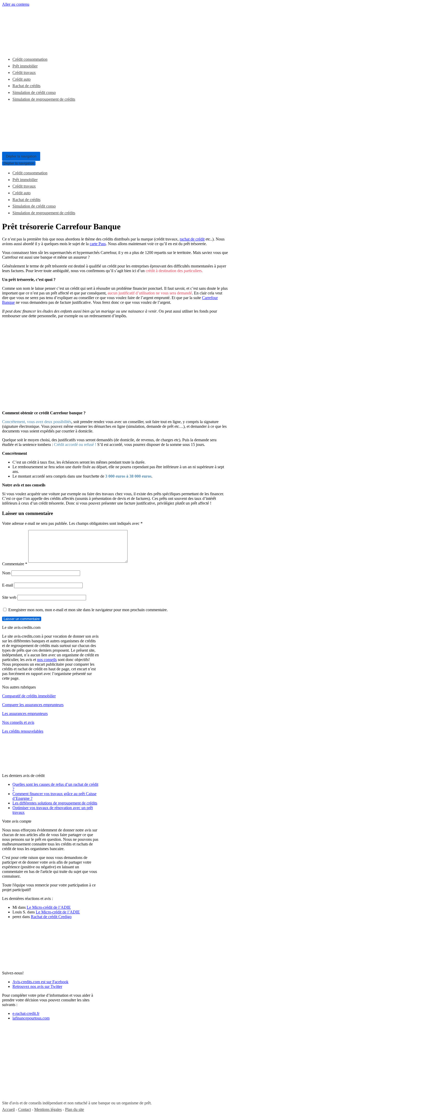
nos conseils (47, 659)
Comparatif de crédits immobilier (29, 696)
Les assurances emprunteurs (25, 713)
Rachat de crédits (26, 86)
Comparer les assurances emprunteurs (33, 705)
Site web (9, 597)
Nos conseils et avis (18, 722)
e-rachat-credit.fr (25, 1013)
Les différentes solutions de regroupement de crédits (54, 803)
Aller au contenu (15, 4)
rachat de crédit (192, 239)
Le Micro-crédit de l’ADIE (49, 907)
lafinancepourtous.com (31, 1018)
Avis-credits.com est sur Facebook (40, 982)
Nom (6, 573)
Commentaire (14, 564)
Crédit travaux (24, 72)
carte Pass (98, 244)
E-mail (7, 585)
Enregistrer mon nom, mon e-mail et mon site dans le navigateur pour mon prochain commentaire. (88, 610)
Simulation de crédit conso (34, 92)
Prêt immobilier (25, 66)
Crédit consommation (29, 59)
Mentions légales (48, 1109)
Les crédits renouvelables (22, 731)
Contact (24, 1109)
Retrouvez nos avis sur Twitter (37, 986)
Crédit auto (21, 79)
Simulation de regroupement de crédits (43, 99)
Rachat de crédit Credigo (51, 916)
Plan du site (74, 1109)
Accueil (8, 1109)
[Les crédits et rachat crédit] (41, 47)
